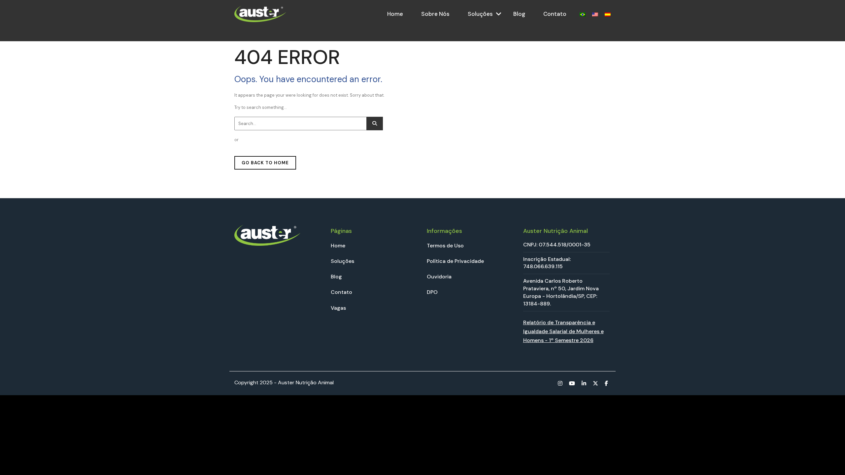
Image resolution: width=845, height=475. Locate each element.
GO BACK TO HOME (265, 163)
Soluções (480, 13)
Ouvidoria (439, 276)
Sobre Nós (435, 13)
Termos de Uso (445, 245)
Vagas (338, 307)
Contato (554, 13)
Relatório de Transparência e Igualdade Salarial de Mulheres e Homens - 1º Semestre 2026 (563, 331)
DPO (432, 292)
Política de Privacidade (455, 261)
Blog (519, 13)
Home (395, 13)
